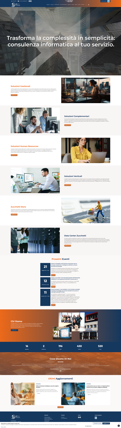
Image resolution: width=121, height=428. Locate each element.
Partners (69, 4)
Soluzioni (52, 4)
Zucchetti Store (46, 421)
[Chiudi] (120, 423)
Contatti (82, 4)
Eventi (79, 4)
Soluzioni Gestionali (47, 417)
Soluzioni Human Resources (48, 419)
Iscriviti (53, 275)
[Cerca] (89, 5)
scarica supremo (104, 1)
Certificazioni (57, 4)
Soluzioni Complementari (48, 418)
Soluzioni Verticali (47, 420)
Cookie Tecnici (88, 426)
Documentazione (63, 4)
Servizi (73, 4)
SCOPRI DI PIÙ (67, 125)
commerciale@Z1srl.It (23, 1)
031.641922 (14, 1)
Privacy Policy (3, 426)
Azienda (48, 4)
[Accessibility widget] (119, 426)
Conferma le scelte (97, 423)
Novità (76, 4)
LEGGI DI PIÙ (60, 407)
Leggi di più (38, 393)
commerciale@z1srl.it (64, 418)
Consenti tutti (106, 423)
